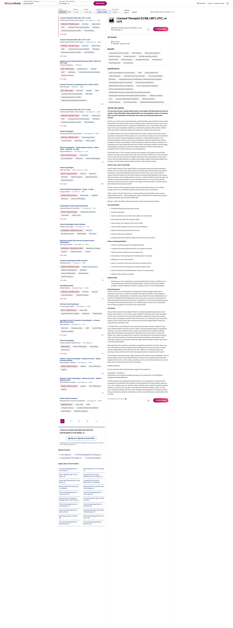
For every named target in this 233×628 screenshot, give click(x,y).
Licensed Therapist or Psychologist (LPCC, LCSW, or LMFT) (79, 84)
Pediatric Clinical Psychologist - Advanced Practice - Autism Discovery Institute (80, 359)
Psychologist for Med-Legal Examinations (74, 206)
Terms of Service (93, 442)
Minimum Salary (101, 9)
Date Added (115, 9)
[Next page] (96, 421)
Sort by (60, 9)
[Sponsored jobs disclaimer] (174, 12)
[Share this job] (148, 29)
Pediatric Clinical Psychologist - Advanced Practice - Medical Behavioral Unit (80, 379)
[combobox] (39, 3)
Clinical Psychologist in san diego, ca (88, 455)
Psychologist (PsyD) (66, 285)
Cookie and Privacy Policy (69, 444)
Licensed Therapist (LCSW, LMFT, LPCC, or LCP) (75, 18)
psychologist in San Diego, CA (71, 458)
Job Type (86, 9)
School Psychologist (66, 131)
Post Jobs (202, 3)
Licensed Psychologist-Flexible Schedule (73, 260)
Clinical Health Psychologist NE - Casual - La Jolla (76, 189)
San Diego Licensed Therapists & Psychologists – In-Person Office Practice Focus (80, 321)
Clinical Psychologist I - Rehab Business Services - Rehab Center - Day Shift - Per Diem (79, 148)
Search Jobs (100, 3)
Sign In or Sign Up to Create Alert (82, 438)
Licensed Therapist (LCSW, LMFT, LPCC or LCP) (75, 40)
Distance (75, 9)
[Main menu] (227, 3)
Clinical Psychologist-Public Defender (72, 224)
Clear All (134, 12)
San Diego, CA (66, 455)
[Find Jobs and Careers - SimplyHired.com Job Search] (12, 3)
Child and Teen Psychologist (69, 304)
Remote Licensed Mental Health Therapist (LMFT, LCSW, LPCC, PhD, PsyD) (80, 62)
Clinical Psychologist (67, 340)
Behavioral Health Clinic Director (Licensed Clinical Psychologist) (77, 241)
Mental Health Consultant (68, 398)
